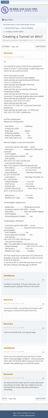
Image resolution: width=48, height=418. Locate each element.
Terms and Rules (22, 413)
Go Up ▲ (32, 413)
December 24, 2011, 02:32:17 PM (14, 303)
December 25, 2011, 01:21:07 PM (14, 378)
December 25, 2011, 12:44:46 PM (14, 352)
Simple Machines (30, 415)
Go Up (4, 399)
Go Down (5, 46)
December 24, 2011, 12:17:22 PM (14, 279)
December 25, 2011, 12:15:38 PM (14, 327)
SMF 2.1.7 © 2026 (18, 415)
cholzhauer (9, 275)
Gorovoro (8, 53)
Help (14, 413)
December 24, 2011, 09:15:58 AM (14, 57)
